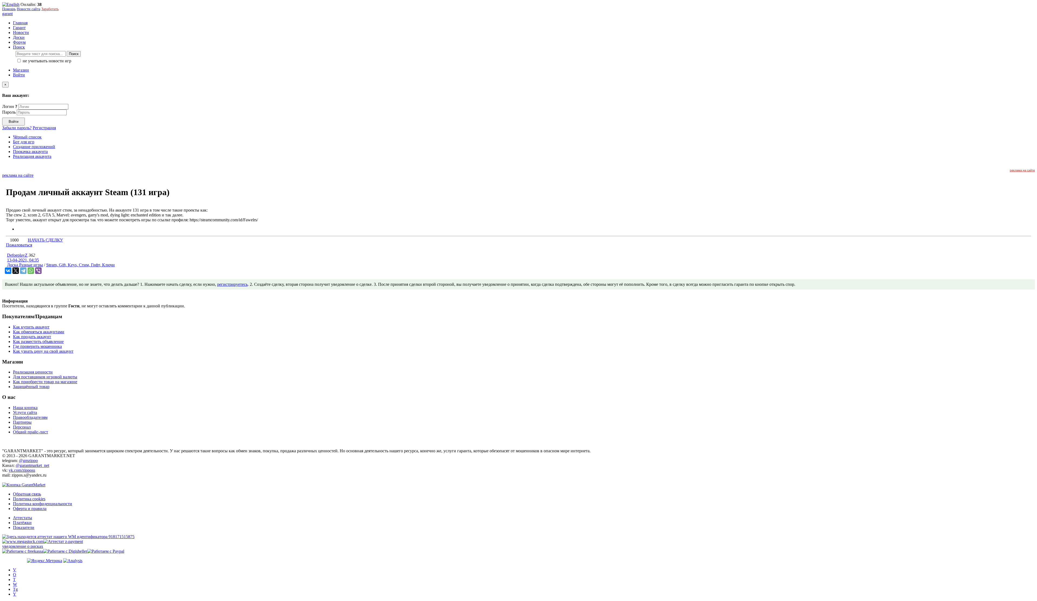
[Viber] (38, 270)
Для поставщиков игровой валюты (45, 377)
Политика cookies (29, 499)
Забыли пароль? (17, 127)
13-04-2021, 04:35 (23, 260)
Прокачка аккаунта (30, 151)
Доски (19, 37)
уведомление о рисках (22, 546)
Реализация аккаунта (32, 156)
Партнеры (22, 422)
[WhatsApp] (31, 270)
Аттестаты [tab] (22, 517)
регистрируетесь (232, 284)
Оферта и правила (29, 508)
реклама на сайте (1022, 170)
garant (7, 13)
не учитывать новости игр (46, 61)
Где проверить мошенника (37, 346)
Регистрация (44, 127)
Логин (9, 106)
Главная (20, 23)
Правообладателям (30, 417)
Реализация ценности (33, 372)
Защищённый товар (31, 386)
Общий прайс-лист (30, 432)
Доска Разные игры (25, 265)
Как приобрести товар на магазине (45, 381)
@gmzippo (28, 460)
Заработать (50, 9)
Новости (21, 32)
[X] (15, 270)
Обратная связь (27, 494)
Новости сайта (28, 9)
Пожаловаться (19, 245)
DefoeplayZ (17, 255)
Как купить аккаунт (31, 327)
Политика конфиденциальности (42, 503)
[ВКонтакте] (8, 270)
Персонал (22, 427)
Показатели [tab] (23, 527)
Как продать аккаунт (32, 336)
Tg (15, 589)
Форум (19, 42)
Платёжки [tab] (22, 522)
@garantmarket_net (32, 465)
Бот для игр (23, 142)
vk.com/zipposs (22, 470)
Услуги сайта (25, 412)
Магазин (21, 70)
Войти (19, 75)
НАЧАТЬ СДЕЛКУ (45, 240)
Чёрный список (27, 137)
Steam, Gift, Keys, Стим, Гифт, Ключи (80, 265)
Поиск (74, 54)
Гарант (19, 27)
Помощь (9, 9)
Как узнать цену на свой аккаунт (43, 351)
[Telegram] (23, 270)
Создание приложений (34, 146)
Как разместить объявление (38, 341)
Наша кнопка (25, 407)
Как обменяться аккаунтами (38, 332)
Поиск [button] (19, 47)
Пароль (9, 112)
